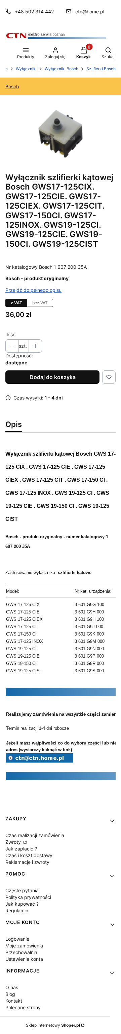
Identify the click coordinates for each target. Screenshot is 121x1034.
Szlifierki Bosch (101, 68)
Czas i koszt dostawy (28, 855)
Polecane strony (23, 1007)
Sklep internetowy (53, 1025)
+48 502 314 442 (34, 11)
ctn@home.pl (89, 11)
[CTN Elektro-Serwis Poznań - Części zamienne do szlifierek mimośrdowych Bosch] (39, 760)
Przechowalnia (21, 952)
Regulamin (16, 910)
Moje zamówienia (24, 945)
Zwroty (13, 842)
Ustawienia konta (24, 959)
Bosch (12, 86)
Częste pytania (22, 890)
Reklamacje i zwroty (27, 862)
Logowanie (17, 939)
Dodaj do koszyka (53, 377)
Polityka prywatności (28, 897)
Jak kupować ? (22, 904)
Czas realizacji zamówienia (34, 835)
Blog (10, 994)
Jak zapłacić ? (21, 848)
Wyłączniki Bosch (61, 68)
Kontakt (13, 1001)
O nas (11, 987)
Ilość (10, 334)
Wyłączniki (26, 68)
